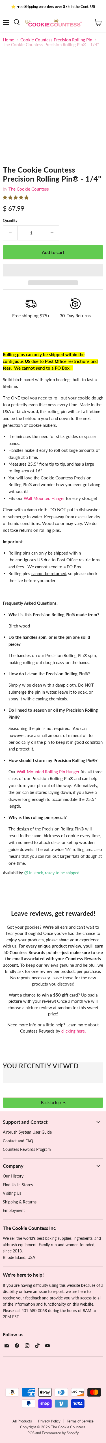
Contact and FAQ (18, 1140)
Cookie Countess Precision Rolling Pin (56, 39)
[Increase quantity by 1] (52, 232)
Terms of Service (80, 1421)
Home (8, 39)
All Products (22, 1421)
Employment (14, 1210)
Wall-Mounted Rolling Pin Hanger (48, 771)
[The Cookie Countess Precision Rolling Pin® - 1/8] (91, 170)
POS (30, 1433)
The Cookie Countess (28, 188)
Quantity (10, 220)
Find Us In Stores (18, 1184)
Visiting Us (12, 1193)
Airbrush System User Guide (27, 1132)
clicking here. (73, 1030)
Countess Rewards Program (27, 1149)
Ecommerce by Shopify (60, 1433)
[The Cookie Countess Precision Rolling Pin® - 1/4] (12, 170)
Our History (13, 1176)
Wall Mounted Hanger (44, 498)
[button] (16, 197)
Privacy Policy (49, 1421)
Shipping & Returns (19, 1201)
